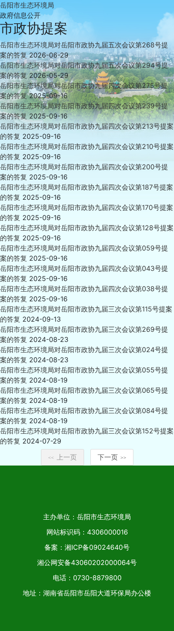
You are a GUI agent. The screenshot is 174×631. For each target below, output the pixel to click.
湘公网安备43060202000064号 (87, 562)
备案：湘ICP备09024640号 (87, 547)
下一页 (112, 457)
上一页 (62, 457)
